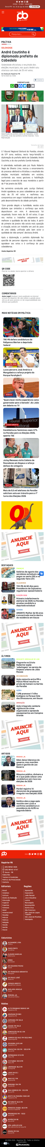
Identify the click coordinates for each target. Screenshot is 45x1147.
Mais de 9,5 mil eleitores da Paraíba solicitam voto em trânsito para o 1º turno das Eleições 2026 (20, 493)
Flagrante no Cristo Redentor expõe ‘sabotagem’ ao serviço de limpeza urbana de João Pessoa (28, 667)
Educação (6, 900)
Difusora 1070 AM (15, 1043)
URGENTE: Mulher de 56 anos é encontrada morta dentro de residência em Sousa (29, 615)
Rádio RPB (28, 4)
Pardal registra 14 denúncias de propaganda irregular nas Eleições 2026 (29, 791)
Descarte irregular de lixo (27, 659)
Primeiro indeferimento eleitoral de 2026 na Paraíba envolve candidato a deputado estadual (30, 602)
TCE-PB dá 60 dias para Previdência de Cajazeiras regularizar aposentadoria (29, 588)
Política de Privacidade (11, 880)
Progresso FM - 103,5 (16, 1113)
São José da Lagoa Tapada (32, 913)
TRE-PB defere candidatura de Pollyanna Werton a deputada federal (17, 342)
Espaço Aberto (14, 983)
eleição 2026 (21, 595)
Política (6, 42)
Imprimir (40, 80)
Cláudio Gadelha (15, 954)
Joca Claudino (30, 898)
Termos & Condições (10, 877)
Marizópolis (29, 903)
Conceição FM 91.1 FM (16, 1032)
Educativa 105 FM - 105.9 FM (19, 1049)
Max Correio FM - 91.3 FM (18, 1090)
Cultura (5, 895)
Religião (5, 922)
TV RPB (21, 4)
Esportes (5, 905)
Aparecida (29, 890)
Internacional (7, 912)
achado (19, 610)
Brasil (4, 890)
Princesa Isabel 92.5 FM (17, 1108)
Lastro (27, 900)
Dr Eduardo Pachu (15, 966)
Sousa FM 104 (13, 1131)
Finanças (20, 568)
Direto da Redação (9, 898)
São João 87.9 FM (15, 1125)
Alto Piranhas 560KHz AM (18, 1008)
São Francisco (30, 910)
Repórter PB (13, 1119)
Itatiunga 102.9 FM (15, 1061)
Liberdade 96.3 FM (15, 1067)
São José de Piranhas (33, 917)
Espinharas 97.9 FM (16, 1055)
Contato (5, 882)
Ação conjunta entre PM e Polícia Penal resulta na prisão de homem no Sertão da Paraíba (29, 683)
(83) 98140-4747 (11, 869)
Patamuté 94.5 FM (15, 1102)
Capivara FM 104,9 (15, 1020)
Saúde (5, 925)
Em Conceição (22, 676)
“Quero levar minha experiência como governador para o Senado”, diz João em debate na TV (21, 402)
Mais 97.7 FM (13, 1078)
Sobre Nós (6, 875)
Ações (18, 690)
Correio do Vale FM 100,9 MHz (20, 1037)
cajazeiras (21, 583)
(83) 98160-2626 (11, 867)
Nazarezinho (30, 905)
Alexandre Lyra (14, 942)
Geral (4, 910)
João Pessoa (29, 895)
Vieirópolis (29, 919)
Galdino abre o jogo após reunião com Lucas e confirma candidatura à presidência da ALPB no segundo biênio (28, 806)
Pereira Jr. (21, 757)
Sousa (4, 930)
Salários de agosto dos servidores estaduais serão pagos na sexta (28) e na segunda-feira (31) (29, 575)
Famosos (5, 907)
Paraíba (5, 915)
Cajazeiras (29, 893)
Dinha (10, 960)
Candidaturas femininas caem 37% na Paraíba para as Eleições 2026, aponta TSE (20, 433)
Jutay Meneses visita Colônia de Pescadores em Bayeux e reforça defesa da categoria (18, 463)
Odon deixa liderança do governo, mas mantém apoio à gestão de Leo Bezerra (28, 764)
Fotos (15, 4)
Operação (20, 703)
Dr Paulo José (14, 977)
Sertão (5, 927)
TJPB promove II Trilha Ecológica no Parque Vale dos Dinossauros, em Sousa (29, 696)
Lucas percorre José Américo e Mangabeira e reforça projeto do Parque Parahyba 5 (18, 372)
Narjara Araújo (15, 989)
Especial (5, 903)
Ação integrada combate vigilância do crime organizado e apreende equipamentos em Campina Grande (29, 711)
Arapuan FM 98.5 (14, 1014)
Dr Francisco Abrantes (18, 972)
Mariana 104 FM (14, 1084)
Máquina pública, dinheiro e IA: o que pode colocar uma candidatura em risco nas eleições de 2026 (29, 778)
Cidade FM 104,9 (14, 1026)
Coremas (5, 893)
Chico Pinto (13, 948)
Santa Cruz (29, 907)
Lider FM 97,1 (13, 1073)
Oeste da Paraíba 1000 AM (19, 1096)
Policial (5, 917)
